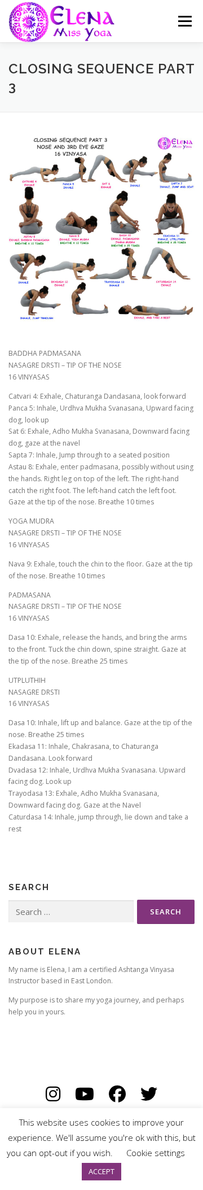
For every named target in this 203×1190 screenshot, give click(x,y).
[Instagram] (53, 1093)
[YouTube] (84, 1093)
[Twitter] (148, 1093)
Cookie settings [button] (155, 1152)
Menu (184, 21)
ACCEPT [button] (101, 1171)
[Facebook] (117, 1093)
